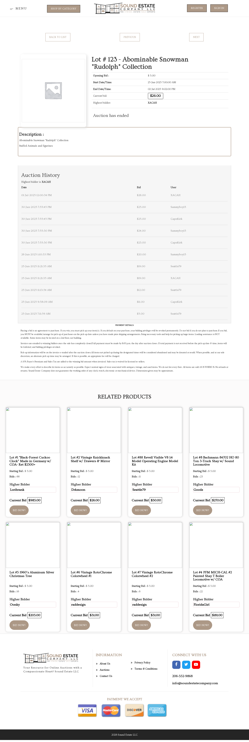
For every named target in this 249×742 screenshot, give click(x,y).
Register (197, 8)
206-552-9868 (182, 676)
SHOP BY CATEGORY (63, 8)
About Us (105, 663)
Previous (130, 37)
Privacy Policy (142, 662)
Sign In (219, 8)
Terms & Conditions (146, 668)
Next (196, 37)
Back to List (58, 37)
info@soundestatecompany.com (195, 683)
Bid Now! (19, 510)
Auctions (105, 670)
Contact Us (106, 676)
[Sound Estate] (124, 7)
